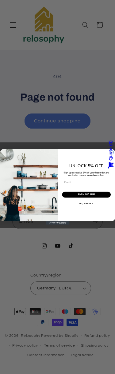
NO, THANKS (86, 204)
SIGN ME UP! (86, 194)
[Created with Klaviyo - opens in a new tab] (57, 223)
